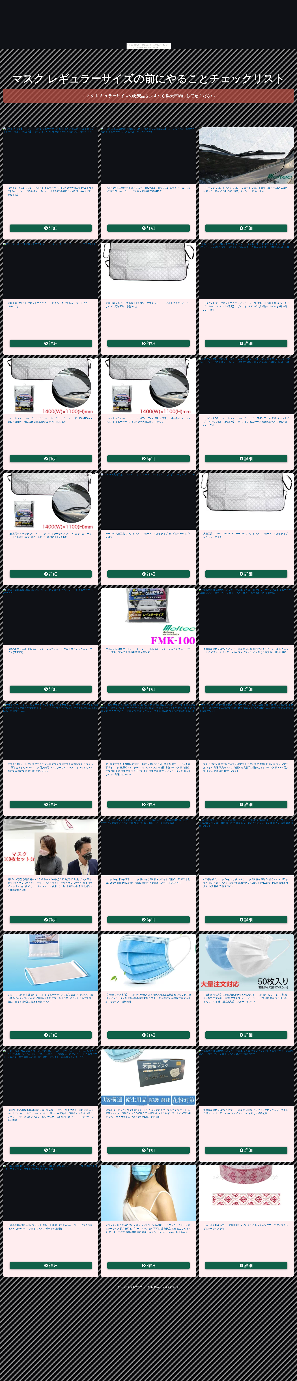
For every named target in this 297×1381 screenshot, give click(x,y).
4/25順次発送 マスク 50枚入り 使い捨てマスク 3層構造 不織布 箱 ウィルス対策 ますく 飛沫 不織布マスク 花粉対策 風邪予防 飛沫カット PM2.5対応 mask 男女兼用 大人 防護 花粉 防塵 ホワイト (245, 883)
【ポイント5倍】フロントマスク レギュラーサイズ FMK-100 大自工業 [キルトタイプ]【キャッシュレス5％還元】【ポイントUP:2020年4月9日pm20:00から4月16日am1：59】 (50, 191)
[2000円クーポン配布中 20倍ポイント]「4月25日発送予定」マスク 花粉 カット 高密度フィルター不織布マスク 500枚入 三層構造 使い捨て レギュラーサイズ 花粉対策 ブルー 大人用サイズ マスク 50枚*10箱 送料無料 (148, 1113)
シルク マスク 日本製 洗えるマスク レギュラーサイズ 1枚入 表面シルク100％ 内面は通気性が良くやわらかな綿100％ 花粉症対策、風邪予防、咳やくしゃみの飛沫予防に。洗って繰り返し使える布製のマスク (51, 998)
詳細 (52, 228)
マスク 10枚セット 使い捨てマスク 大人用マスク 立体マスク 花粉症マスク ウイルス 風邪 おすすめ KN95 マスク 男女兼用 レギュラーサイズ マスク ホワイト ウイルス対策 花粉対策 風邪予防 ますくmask (50, 767)
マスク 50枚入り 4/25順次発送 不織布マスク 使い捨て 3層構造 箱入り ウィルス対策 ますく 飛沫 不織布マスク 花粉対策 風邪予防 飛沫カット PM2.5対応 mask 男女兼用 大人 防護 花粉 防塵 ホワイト (245, 767)
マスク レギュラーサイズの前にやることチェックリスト (148, 78)
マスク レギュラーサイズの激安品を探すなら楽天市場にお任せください (148, 95)
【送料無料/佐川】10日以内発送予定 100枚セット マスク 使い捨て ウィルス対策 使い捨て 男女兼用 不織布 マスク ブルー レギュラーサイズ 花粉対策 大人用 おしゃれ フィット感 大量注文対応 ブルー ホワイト (245, 998)
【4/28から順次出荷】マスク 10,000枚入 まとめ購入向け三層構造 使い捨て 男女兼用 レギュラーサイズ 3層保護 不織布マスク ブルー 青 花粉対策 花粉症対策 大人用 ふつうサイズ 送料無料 (149, 998)
